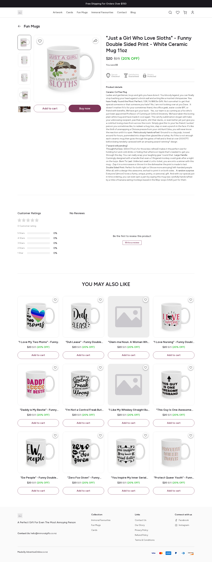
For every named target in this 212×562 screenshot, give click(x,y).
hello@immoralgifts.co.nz (43, 533)
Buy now (84, 108)
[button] (170, 12)
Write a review (132, 242)
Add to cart (49, 108)
